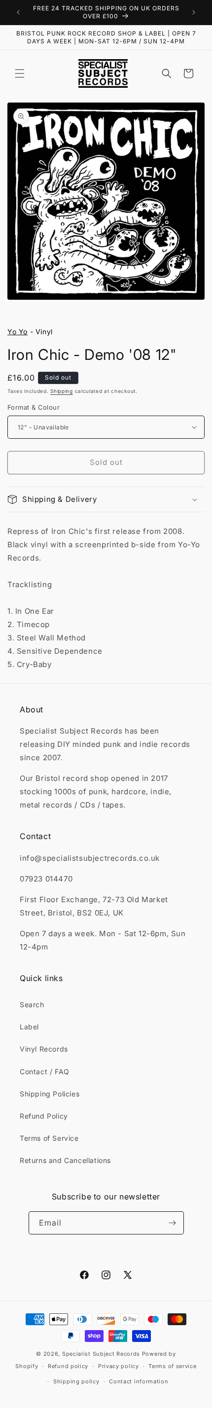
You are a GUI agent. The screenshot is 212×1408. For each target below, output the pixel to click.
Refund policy (68, 1366)
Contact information (138, 1381)
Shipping (61, 391)
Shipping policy (76, 1381)
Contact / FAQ (45, 1071)
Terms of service (172, 1366)
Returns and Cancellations (65, 1160)
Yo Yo (17, 331)
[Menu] (20, 73)
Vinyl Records (44, 1049)
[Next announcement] (194, 12)
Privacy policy (118, 1366)
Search (32, 1004)
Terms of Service (49, 1138)
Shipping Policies (49, 1094)
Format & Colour (33, 407)
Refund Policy (44, 1116)
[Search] (166, 73)
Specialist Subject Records (101, 1353)
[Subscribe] (172, 1222)
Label (29, 1026)
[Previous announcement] (18, 12)
